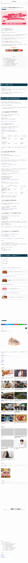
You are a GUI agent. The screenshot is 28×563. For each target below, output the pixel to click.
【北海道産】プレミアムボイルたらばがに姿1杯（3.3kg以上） (9, 208)
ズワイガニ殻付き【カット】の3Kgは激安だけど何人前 (11, 63)
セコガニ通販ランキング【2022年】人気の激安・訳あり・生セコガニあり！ (11, 267)
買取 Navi (2, 554)
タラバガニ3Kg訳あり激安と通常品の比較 (9, 62)
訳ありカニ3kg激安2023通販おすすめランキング (14, 288)
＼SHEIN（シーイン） (6, 509)
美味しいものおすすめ (4, 9)
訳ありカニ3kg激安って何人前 (7, 58)
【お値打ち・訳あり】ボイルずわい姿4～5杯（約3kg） (8, 121)
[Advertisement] (14, 75)
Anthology (14, 1)
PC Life (2, 364)
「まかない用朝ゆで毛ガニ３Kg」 (5, 166)
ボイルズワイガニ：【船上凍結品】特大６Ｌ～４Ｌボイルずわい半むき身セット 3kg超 (12, 238)
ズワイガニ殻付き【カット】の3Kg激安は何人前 (10, 64)
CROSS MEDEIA (3, 557)
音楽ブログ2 (2, 357)
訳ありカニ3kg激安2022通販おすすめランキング (7, 284)
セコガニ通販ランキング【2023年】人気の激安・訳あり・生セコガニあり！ (17, 272)
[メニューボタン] (26, 1)
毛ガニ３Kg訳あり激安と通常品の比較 (9, 61)
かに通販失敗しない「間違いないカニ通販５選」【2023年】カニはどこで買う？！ (17, 280)
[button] (3, 324)
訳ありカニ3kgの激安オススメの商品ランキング (9, 65)
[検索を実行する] (26, 328)
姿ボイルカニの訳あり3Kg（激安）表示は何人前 (9, 59)
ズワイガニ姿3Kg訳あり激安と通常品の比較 (10, 60)
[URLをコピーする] (25, 324)
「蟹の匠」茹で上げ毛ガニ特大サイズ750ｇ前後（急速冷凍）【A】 (10, 179)
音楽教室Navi (3, 360)
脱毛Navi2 (2, 556)
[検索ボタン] (1, 1)
